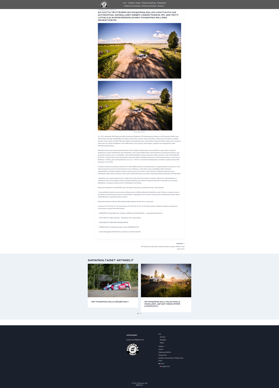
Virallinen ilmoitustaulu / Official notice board (140, 6)
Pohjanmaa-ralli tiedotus (107, 10)
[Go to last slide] (90, 287)
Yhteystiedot (161, 3)
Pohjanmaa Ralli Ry (149, 3)
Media (162, 343)
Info (159, 334)
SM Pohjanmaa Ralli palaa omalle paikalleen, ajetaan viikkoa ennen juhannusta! (163, 246)
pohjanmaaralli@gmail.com (135, 340)
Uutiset (138, 3)
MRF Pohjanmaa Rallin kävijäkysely (110, 302)
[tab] (137, 313)
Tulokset (131, 3)
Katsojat (162, 337)
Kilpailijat (163, 340)
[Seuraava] (189, 287)
